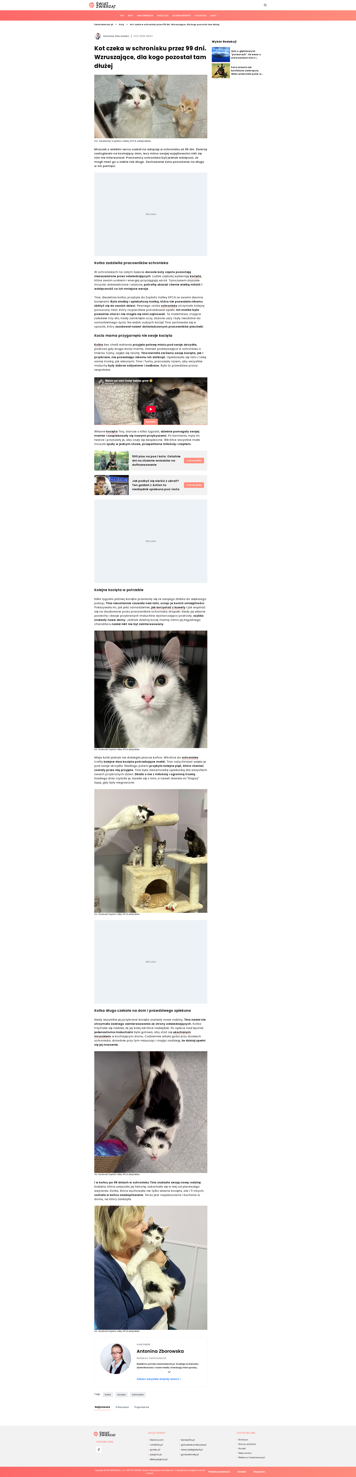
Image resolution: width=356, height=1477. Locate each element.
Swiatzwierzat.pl (103, 24)
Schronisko (138, 1394)
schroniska (190, 757)
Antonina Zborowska (116, 36)
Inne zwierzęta (145, 15)
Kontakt (242, 1471)
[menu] (99, 1449)
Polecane (122, 1407)
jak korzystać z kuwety (168, 607)
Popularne (141, 1407)
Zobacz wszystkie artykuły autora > (159, 1379)
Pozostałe (201, 15)
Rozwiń (151, 421)
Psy (122, 15)
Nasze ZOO (162, 15)
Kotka (98, 345)
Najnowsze (102, 1407)
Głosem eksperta (181, 15)
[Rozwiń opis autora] (169, 1372)
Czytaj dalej (194, 460)
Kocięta (122, 1394)
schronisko (169, 306)
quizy (213, 15)
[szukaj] (265, 5)
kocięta (195, 276)
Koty (130, 15)
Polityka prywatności (219, 1471)
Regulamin (259, 1471)
